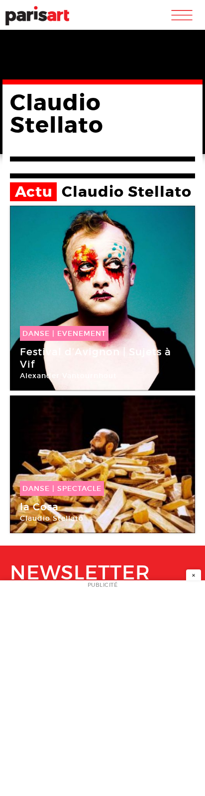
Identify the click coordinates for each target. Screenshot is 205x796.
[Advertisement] (102, 691)
